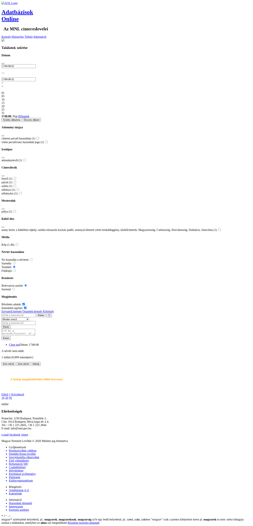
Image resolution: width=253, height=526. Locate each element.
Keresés (6, 36)
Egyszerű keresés (11, 311)
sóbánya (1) (8, 189)
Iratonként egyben (12, 308)
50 (10, 397)
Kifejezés (48, 311)
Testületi (6, 267)
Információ (40, 36)
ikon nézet (8, 364)
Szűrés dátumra (11, 119)
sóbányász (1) (9, 193)
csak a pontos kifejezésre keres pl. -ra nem (188, 519)
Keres (41, 315)
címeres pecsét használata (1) (18, 138)
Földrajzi (7, 270)
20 (6, 397)
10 (2, 397)
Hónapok (23, 116)
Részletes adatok (11, 304)
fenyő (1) (7, 178)
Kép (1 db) (8, 244)
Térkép (28, 36)
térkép (36, 364)
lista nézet (23, 364)
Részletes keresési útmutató (83, 522)
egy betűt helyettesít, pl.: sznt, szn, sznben (121, 519)
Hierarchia (17, 36)
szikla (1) (7, 186)
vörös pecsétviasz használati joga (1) (23, 142)
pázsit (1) (7, 182)
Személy (6, 263)
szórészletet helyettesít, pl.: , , (46, 519)
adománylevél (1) (12, 160)
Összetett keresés (32, 311)
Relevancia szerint (12, 285)
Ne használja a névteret (15, 259)
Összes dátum (31, 119)
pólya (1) (7, 211)
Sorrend (6, 289)
